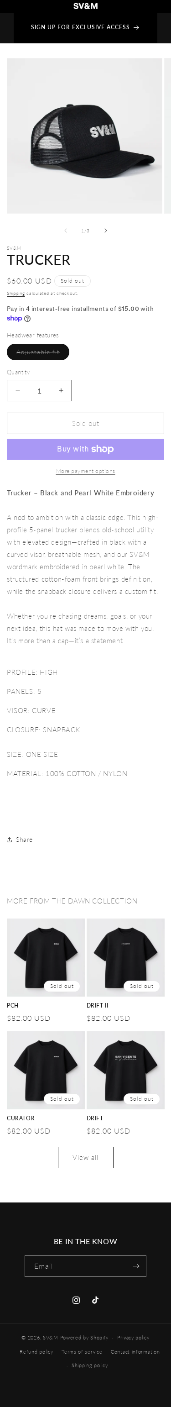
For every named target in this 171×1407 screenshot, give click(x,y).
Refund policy (36, 1351)
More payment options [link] (85, 470)
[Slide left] (66, 230)
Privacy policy (133, 1337)
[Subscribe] (136, 1266)
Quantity (18, 372)
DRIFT (95, 1118)
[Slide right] (106, 230)
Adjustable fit (42, 353)
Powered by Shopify (84, 1337)
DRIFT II (98, 1005)
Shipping (16, 293)
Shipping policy (90, 1365)
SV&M (50, 1337)
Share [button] (24, 839)
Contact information (135, 1351)
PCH (13, 1005)
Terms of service (82, 1351)
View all (85, 1157)
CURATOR (21, 1118)
